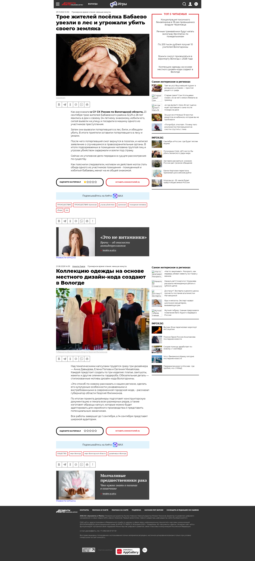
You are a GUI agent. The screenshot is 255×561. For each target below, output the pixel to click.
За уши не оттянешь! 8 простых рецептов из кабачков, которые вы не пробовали (181, 117)
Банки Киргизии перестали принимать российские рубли (177, 172)
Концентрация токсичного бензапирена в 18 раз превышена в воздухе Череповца (175, 22)
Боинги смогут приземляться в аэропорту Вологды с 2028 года (175, 57)
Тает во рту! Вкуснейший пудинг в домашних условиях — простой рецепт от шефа (180, 87)
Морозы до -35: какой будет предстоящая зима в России (177, 181)
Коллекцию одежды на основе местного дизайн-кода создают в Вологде (175, 69)
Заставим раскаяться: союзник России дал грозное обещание (178, 162)
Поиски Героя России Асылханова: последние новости (180, 338)
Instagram (60, 98)
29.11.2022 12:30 (62, 12)
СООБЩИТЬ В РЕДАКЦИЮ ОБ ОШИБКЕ (183, 510)
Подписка (136, 510)
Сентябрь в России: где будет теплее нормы (181, 142)
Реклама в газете (100, 510)
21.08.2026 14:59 (63, 266)
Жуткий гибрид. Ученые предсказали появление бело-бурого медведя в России (181, 312)
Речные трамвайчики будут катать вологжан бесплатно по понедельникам (175, 34)
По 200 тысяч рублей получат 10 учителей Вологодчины (175, 45)
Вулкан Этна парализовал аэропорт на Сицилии (180, 328)
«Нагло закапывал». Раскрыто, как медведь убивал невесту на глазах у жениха (180, 273)
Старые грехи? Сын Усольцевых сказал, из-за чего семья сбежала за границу (180, 97)
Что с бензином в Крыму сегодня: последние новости (179, 357)
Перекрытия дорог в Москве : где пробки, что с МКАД (179, 367)
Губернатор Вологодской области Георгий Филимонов (81, 352)
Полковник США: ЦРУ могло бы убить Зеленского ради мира (178, 152)
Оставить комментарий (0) (127, 182)
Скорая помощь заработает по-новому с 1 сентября (178, 348)
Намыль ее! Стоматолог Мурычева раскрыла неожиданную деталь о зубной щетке (180, 283)
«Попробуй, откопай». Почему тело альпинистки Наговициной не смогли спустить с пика (180, 126)
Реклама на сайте (120, 510)
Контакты (84, 510)
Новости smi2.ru (66, 257)
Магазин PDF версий (153, 510)
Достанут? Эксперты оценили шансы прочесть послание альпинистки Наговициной (181, 293)
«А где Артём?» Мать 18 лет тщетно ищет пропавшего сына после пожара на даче (180, 107)
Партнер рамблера (105, 550)
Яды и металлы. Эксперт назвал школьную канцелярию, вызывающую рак (178, 302)
